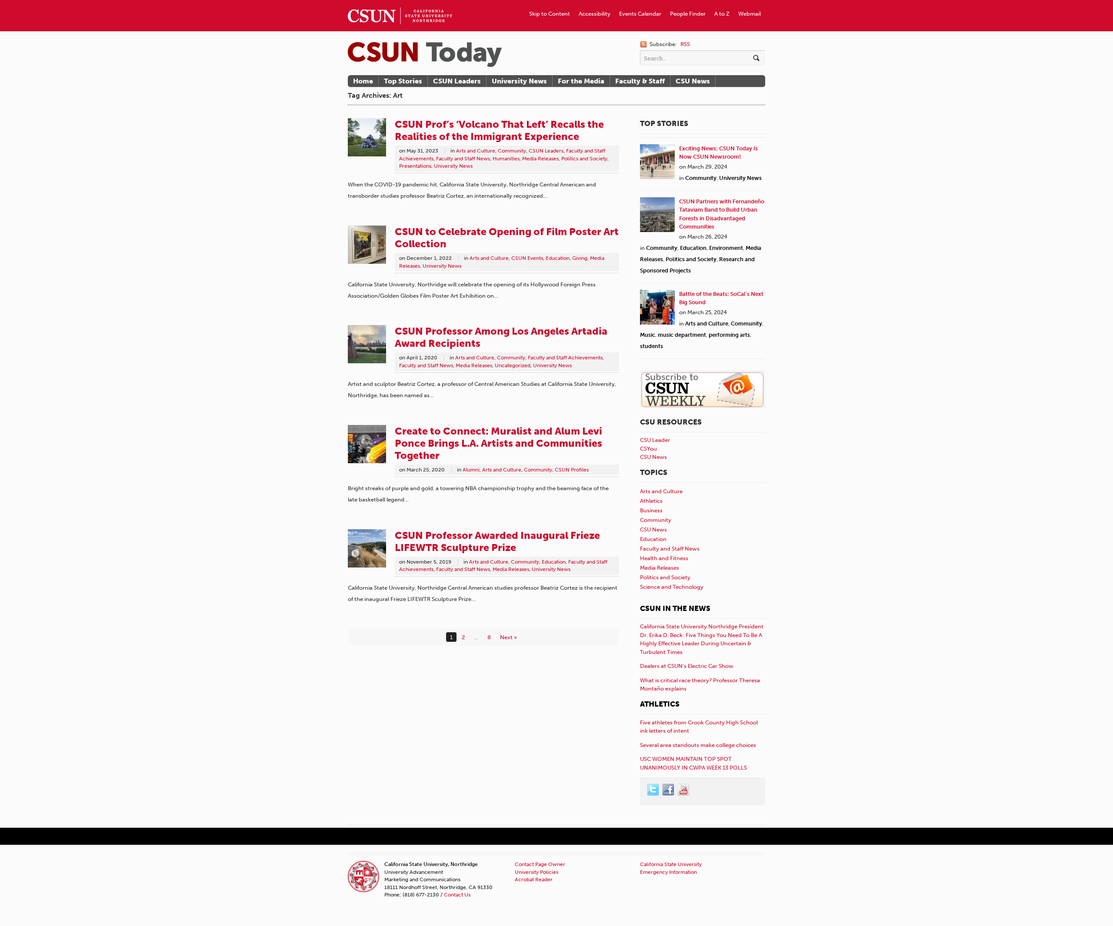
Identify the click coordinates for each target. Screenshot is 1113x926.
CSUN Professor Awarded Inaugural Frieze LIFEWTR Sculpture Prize (497, 541)
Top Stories (403, 81)
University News (519, 81)
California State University (671, 864)
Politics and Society (584, 159)
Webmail (749, 13)
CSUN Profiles (572, 470)
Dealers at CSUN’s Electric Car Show (686, 666)
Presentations (415, 166)
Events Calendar (640, 13)
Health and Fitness (664, 558)
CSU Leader (655, 440)
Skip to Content (549, 13)
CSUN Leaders (457, 81)
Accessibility (594, 13)
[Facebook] (669, 790)
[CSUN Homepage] (400, 3)
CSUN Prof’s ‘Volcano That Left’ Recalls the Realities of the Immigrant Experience (499, 130)
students (651, 346)
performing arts (729, 335)
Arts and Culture (475, 151)
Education (558, 258)
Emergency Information (668, 872)
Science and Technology (671, 587)
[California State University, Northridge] (425, 54)
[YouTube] (684, 790)
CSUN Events (527, 258)
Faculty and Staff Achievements (565, 358)
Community (512, 151)
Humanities (506, 159)
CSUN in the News (675, 608)
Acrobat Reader (534, 879)
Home (363, 81)
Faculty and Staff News (463, 159)
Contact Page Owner (540, 864)
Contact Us (457, 895)
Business (651, 510)
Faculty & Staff (640, 81)
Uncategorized (512, 365)
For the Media (581, 81)
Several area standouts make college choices (698, 745)
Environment (726, 248)
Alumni (471, 470)
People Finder (688, 13)
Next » (508, 637)
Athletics (651, 501)
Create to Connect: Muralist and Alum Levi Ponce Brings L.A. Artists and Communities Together (498, 443)
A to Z (722, 13)
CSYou (648, 448)
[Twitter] (653, 790)
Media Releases (540, 159)
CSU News (693, 81)
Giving (579, 258)
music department (682, 335)
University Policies (536, 872)
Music (647, 335)
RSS (685, 44)
